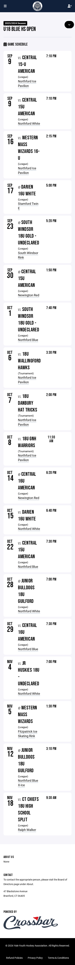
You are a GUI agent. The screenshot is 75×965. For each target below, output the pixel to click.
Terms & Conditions (58, 957)
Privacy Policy (35, 957)
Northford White (29, 123)
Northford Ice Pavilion (27, 83)
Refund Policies (14, 957)
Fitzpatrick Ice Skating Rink (27, 733)
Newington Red (28, 295)
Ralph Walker (27, 830)
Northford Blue (28, 340)
